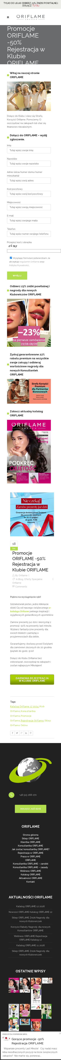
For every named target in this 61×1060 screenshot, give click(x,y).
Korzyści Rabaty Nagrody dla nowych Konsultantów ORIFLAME (30, 929)
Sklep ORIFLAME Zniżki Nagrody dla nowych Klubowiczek (30, 919)
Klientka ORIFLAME (30, 842)
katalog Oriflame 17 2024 (24, 706)
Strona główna (30, 835)
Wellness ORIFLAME (30, 871)
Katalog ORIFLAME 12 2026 (30, 906)
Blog (20, 579)
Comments (21, 586)
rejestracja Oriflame (32, 720)
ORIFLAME (30, 860)
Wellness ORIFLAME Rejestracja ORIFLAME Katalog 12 (30, 938)
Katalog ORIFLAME (30, 874)
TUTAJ (35, 5)
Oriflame (23, 575)
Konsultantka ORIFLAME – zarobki (30, 863)
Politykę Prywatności (19, 265)
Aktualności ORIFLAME (30, 878)
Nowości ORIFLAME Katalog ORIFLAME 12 (30, 912)
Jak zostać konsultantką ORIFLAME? (30, 849)
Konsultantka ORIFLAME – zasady (30, 867)
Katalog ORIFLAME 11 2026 (30, 945)
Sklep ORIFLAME (30, 838)
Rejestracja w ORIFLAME (30, 853)
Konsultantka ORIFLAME (30, 845)
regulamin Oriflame (29, 262)
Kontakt (30, 882)
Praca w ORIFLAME (30, 856)
